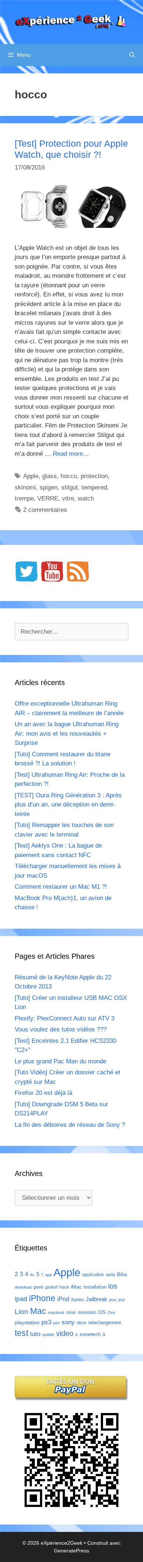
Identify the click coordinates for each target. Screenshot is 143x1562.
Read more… (71, 453)
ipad (21, 1299)
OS (102, 1312)
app (48, 1274)
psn (56, 1323)
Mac (38, 1311)
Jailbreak (96, 1299)
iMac (76, 1287)
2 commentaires (45, 509)
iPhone (42, 1298)
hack (64, 1287)
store (82, 1322)
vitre (68, 498)
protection (94, 476)
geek (38, 1287)
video (64, 1333)
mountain (87, 1312)
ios (112, 1286)
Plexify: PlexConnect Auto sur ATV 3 (64, 1018)
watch (86, 498)
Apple (30, 476)
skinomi (25, 487)
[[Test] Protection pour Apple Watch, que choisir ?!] (71, 225)
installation (95, 1287)
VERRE (47, 498)
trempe (24, 498)
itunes (77, 1299)
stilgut (69, 487)
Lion (21, 1311)
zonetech (90, 1334)
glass (49, 476)
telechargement (104, 1322)
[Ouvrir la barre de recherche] (132, 55)
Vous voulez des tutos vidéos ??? (61, 1029)
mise (71, 1312)
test (21, 1333)
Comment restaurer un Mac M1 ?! (61, 886)
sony (68, 1322)
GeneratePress (71, 1551)
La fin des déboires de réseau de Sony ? (70, 1124)
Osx (111, 1312)
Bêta (122, 1274)
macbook (56, 1312)
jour (121, 1299)
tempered (94, 487)
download (23, 1287)
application (93, 1274)
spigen (49, 487)
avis (110, 1274)
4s (32, 1274)
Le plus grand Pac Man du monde (60, 1061)
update (48, 1334)
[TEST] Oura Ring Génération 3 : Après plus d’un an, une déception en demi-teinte (68, 805)
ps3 (46, 1322)
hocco (68, 476)
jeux (113, 1299)
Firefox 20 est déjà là (43, 1092)
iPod (63, 1299)
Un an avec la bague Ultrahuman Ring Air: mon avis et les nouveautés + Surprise (66, 733)
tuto (35, 1333)
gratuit (51, 1287)
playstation (27, 1322)
